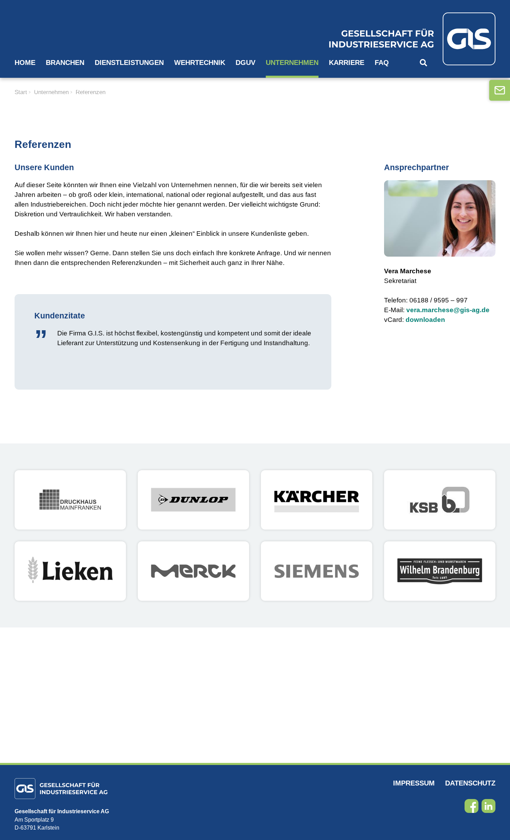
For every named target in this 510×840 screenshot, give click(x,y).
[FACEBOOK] (471, 806)
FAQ (382, 62)
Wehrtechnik (199, 62)
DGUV (245, 62)
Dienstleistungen (129, 62)
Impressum (414, 783)
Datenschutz (470, 783)
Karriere (346, 62)
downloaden (425, 319)
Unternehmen (292, 62)
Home (25, 62)
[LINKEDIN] (488, 806)
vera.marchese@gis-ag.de (448, 310)
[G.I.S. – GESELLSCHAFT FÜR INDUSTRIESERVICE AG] (400, 39)
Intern (37, 88)
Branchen (65, 62)
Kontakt (77, 88)
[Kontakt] (499, 90)
